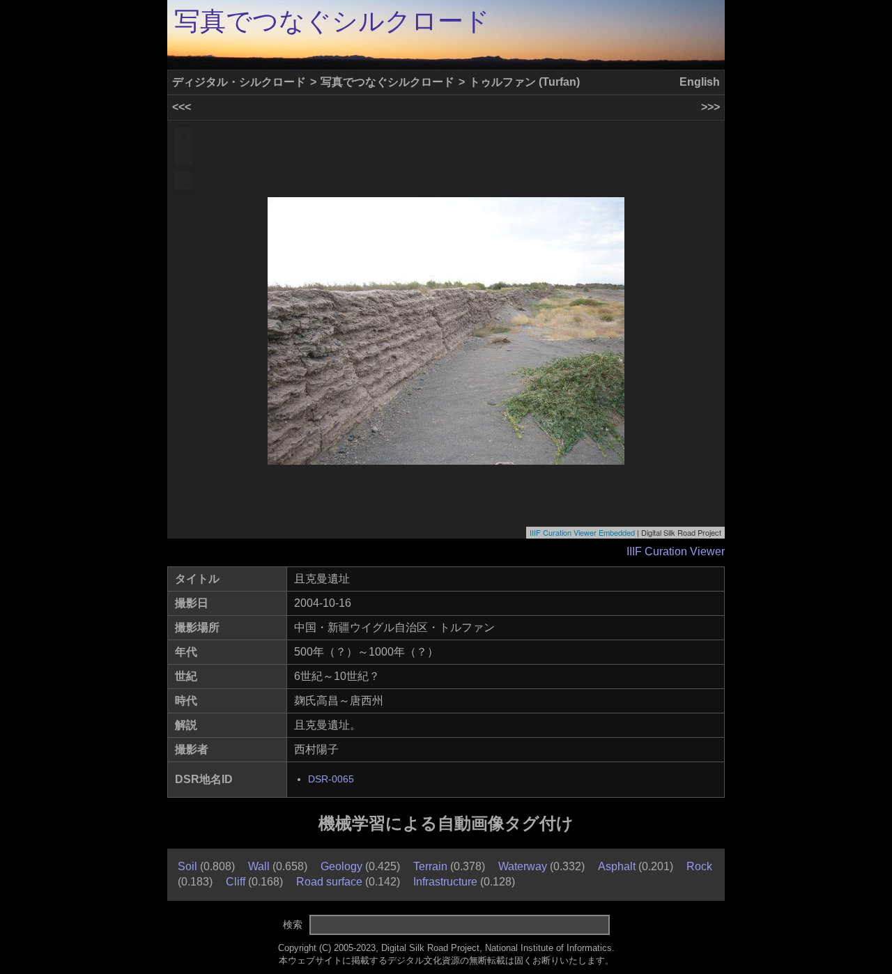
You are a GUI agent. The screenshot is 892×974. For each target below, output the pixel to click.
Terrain (430, 866)
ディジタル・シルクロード (239, 82)
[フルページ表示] (183, 180)
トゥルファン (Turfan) (524, 82)
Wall (259, 866)
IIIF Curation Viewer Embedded (582, 532)
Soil (187, 866)
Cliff (235, 882)
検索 (292, 924)
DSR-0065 (331, 779)
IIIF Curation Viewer (675, 551)
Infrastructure (445, 882)
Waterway (522, 866)
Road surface (329, 882)
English (699, 82)
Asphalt (617, 866)
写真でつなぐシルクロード (332, 21)
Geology (341, 866)
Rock (699, 866)
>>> (710, 107)
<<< (181, 107)
